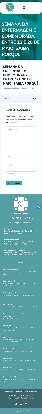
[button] (24, 7)
